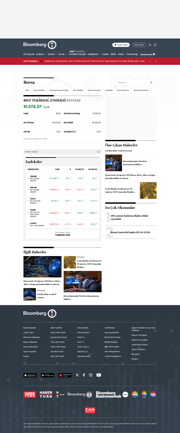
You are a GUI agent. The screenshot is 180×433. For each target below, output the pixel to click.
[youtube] (98, 375)
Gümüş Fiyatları (112, 332)
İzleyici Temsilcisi (139, 335)
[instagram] (90, 375)
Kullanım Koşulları (139, 340)
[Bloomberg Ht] (80, 394)
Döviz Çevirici (83, 332)
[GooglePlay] (47, 375)
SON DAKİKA (30, 61)
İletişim (135, 359)
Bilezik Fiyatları (111, 342)
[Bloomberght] (39, 45)
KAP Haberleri (78, 90)
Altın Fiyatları (56, 327)
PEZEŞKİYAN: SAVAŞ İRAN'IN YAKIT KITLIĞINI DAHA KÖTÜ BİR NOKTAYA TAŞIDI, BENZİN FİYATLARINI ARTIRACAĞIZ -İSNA (94, 61)
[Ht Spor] (60, 394)
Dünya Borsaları (94, 90)
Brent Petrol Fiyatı (113, 337)
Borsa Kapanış (123, 90)
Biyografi (136, 354)
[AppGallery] (64, 375)
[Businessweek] (112, 394)
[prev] (150, 61)
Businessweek (29, 327)
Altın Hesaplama (112, 351)
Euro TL (80, 342)
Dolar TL (81, 337)
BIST (27, 90)
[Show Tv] (135, 394)
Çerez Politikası (138, 349)
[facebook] (84, 375)
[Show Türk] (144, 394)
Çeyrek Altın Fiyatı (58, 337)
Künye (26, 356)
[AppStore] (30, 375)
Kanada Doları (83, 356)
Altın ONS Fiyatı (57, 356)
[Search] (150, 45)
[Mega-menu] (155, 45)
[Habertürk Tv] (46, 394)
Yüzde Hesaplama (113, 356)
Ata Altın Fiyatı (56, 351)
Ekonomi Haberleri (31, 337)
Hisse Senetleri (39, 90)
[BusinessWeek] (148, 54)
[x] (77, 375)
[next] (156, 61)
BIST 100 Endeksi (112, 346)
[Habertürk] (29, 394)
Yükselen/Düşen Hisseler (59, 90)
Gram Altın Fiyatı (57, 332)
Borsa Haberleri (30, 342)
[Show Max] (153, 394)
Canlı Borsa (110, 327)
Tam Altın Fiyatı (57, 342)
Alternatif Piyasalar (141, 90)
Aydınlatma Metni (140, 344)
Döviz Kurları (82, 327)
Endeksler (109, 90)
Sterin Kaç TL (83, 346)
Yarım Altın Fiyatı (58, 346)
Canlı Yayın (28, 332)
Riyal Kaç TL (82, 351)
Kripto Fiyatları (29, 351)
